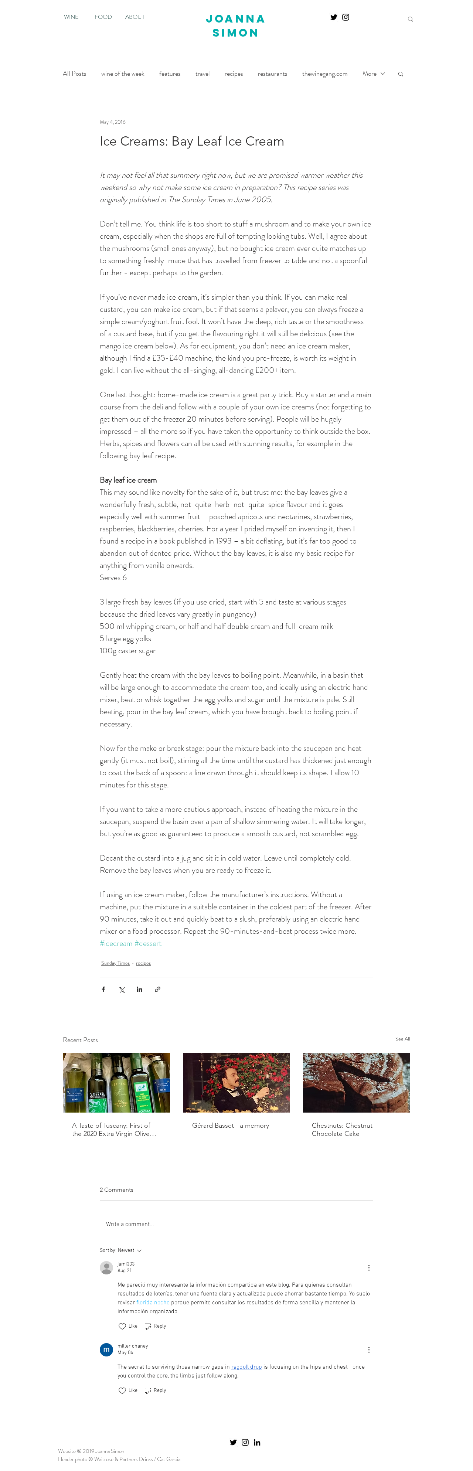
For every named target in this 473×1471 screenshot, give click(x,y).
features (170, 73)
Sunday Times (115, 963)
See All (402, 1038)
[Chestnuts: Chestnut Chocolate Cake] (356, 1083)
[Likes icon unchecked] (122, 1326)
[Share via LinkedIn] (139, 989)
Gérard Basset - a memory (230, 1125)
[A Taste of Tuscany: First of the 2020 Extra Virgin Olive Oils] (116, 1083)
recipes (234, 73)
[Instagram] (345, 17)
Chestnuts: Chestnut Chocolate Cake (342, 1129)
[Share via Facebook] (103, 989)
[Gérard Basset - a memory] (236, 1083)
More (370, 73)
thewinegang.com (325, 73)
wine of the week (122, 73)
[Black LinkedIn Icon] (257, 1442)
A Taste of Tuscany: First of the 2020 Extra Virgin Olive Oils (111, 1129)
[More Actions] (368, 1267)
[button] (400, 73)
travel (202, 73)
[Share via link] (157, 989)
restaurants (272, 73)
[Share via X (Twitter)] (121, 989)
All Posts (74, 73)
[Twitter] (333, 17)
